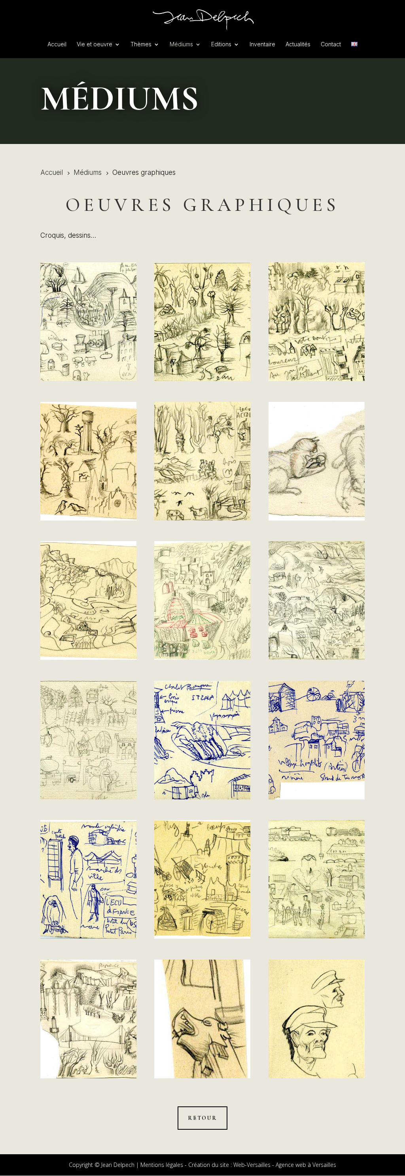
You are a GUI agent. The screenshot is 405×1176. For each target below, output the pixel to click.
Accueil (56, 44)
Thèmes (141, 44)
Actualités (298, 44)
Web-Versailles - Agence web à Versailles (284, 1164)
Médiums (181, 44)
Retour (202, 1118)
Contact (331, 44)
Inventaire (262, 44)
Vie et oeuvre (94, 44)
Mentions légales (161, 1164)
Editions (221, 44)
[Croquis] (88, 321)
